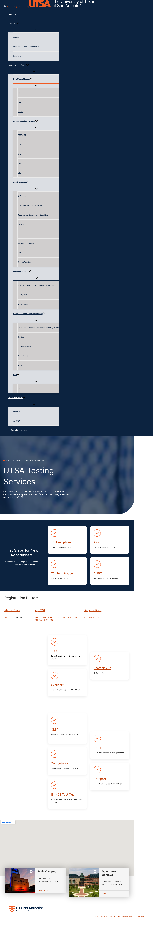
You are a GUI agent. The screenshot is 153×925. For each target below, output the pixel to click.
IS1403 (51, 617)
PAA (96, 542)
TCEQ (97, 617)
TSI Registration (62, 573)
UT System (139, 916)
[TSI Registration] (54, 564)
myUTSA (40, 610)
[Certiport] (54, 675)
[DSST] (97, 738)
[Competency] (54, 754)
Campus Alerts (101, 916)
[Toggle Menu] (34, 30)
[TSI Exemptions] (54, 533)
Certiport (38, 617)
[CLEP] (54, 720)
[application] (17, 23)
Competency (60, 763)
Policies (117, 916)
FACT (45, 617)
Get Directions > (44, 890)
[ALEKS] (97, 564)
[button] (34, 23)
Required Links (128, 916)
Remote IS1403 (61, 617)
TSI (69, 617)
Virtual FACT (43, 620)
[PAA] (97, 533)
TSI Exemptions (61, 542)
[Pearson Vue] (97, 658)
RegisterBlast (92, 610)
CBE (6, 617)
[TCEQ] (54, 642)
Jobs (110, 916)
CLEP (11, 617)
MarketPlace (12, 610)
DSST (91, 617)
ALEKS (98, 573)
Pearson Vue (102, 668)
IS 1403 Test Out (62, 794)
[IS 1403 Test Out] (54, 785)
